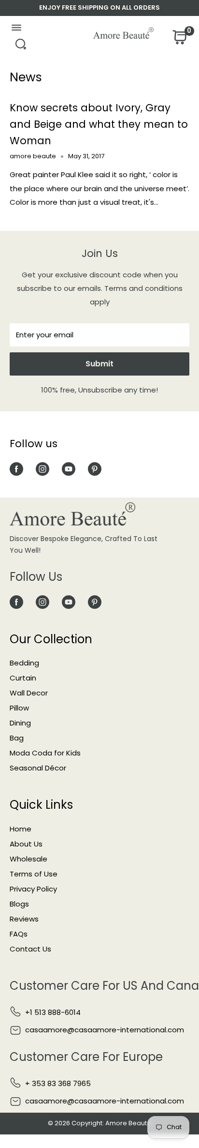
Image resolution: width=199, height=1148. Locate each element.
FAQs (19, 934)
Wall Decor (29, 693)
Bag (17, 738)
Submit (99, 363)
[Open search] (20, 46)
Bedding (24, 663)
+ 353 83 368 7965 (58, 1083)
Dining (20, 723)
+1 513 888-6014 (53, 1012)
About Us (26, 844)
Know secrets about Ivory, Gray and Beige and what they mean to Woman (99, 124)
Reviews (24, 919)
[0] (178, 40)
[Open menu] (16, 30)
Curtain (23, 678)
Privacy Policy (33, 889)
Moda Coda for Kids (45, 753)
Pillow (19, 708)
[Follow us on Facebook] (16, 469)
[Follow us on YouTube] (68, 469)
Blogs (19, 904)
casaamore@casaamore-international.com (104, 1030)
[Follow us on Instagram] (42, 469)
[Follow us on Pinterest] (94, 469)
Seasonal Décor (38, 768)
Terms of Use (33, 874)
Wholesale (28, 859)
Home (20, 829)
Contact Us (30, 949)
